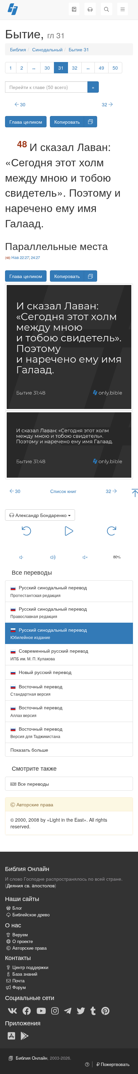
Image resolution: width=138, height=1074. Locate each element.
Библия (18, 49)
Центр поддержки (30, 967)
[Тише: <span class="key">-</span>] (21, 557)
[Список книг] (74, 9)
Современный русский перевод (49, 654)
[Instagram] (55, 1010)
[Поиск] (106, 9)
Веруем (20, 935)
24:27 (35, 257)
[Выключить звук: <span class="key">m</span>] (85, 557)
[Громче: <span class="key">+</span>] (53, 557)
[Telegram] (67, 1010)
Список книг (63, 491)
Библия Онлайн (31, 1058)
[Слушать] (90, 9)
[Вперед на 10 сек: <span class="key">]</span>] (111, 530)
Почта (18, 981)
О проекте (22, 941)
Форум (19, 987)
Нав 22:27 (20, 257)
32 (74, 67)
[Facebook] (26, 1010)
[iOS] (11, 1036)
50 (115, 67)
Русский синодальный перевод (48, 591)
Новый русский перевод (44, 672)
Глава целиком (25, 121)
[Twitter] (81, 1010)
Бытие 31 (79, 49)
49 (101, 67)
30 (47, 67)
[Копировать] (90, 121)
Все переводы (32, 783)
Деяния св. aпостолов (31, 885)
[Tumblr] (93, 1010)
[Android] (24, 1036)
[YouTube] (41, 1010)
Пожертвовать (114, 1064)
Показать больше (29, 749)
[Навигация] (122, 9)
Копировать (67, 121)
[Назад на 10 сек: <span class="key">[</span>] (26, 530)
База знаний (24, 974)
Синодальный (47, 49)
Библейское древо (31, 915)
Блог (17, 908)
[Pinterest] (105, 1010)
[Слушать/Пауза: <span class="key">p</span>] (69, 530)
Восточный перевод (36, 690)
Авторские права (29, 948)
